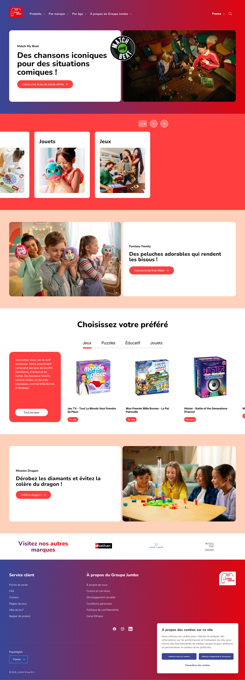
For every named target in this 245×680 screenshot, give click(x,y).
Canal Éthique (94, 616)
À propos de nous (97, 584)
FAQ (11, 591)
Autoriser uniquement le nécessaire (216, 656)
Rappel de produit (19, 616)
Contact (14, 597)
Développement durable (100, 597)
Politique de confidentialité (102, 609)
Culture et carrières (98, 591)
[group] (62, 165)
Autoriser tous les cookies (179, 656)
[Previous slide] (154, 124)
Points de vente (18, 584)
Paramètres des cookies (197, 665)
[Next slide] (164, 124)
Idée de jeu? (16, 609)
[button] (37, 14)
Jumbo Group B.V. (26, 672)
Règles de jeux (18, 603)
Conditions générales (99, 603)
